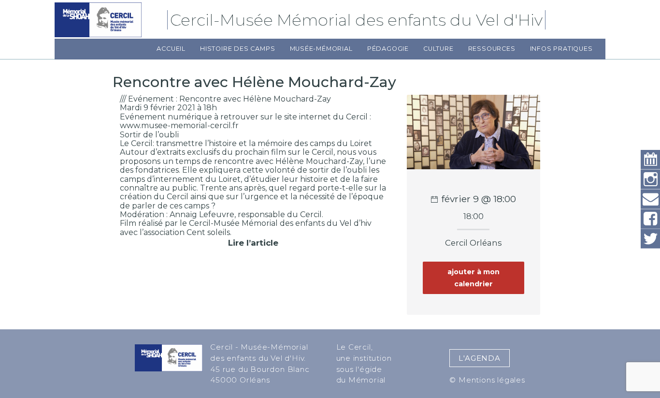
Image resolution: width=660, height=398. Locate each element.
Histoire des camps (237, 48)
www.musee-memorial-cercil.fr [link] (179, 125)
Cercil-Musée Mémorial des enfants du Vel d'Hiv (357, 19)
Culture (438, 48)
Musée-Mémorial (321, 48)
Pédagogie (388, 48)
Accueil (171, 48)
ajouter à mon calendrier (473, 277)
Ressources (492, 48)
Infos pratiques (561, 48)
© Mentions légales (487, 379)
